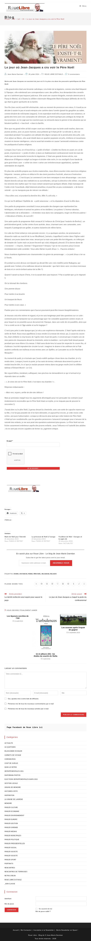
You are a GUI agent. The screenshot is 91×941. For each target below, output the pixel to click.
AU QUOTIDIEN (10, 747)
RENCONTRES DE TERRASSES (16, 872)
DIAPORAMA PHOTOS (12, 775)
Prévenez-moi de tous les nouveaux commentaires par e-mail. (31, 704)
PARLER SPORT (10, 859)
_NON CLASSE (10, 884)
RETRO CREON (10, 875)
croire (16, 573)
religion (53, 573)
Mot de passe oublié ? (43, 911)
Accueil (16, 930)
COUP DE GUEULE (11, 763)
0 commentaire (74, 74)
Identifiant (8, 898)
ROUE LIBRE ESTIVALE (54, 74)
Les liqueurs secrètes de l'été (18, 617)
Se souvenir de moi (45, 909)
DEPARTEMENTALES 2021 (14, 771)
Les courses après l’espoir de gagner (73, 629)
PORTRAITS (9, 863)
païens (30, 573)
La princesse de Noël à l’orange (43, 537)
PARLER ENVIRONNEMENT (14, 815)
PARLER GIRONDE (11, 827)
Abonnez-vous (61, 563)
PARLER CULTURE (11, 807)
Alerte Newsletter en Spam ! (67, 930)
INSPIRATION (9, 795)
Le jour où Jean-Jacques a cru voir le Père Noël (45, 19)
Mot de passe (9, 904)
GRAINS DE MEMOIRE (13, 787)
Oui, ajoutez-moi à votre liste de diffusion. (23, 699)
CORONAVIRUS (10, 759)
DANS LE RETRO (11, 767)
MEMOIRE (8, 803)
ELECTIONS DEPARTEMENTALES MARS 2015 (21, 779)
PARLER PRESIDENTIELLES (15, 843)
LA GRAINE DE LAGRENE (14, 799)
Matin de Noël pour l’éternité (15, 537)
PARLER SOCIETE (11, 851)
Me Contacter (26, 930)
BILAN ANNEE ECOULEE (13, 751)
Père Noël (37, 573)
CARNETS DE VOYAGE (13, 755)
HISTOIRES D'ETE (11, 791)
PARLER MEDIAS (11, 831)
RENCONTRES (10, 868)
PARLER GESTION (11, 823)
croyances (23, 573)
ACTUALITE (9, 743)
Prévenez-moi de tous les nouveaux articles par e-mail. (28, 709)
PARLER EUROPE (11, 819)
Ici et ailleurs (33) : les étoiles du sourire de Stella (45, 655)
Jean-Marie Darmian (15, 74)
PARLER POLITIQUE (12, 839)
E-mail (10, 441)
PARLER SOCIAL (11, 847)
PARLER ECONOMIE (12, 811)
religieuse (45, 573)
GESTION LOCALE (11, 783)
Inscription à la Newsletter (43, 930)
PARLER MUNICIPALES (13, 835)
